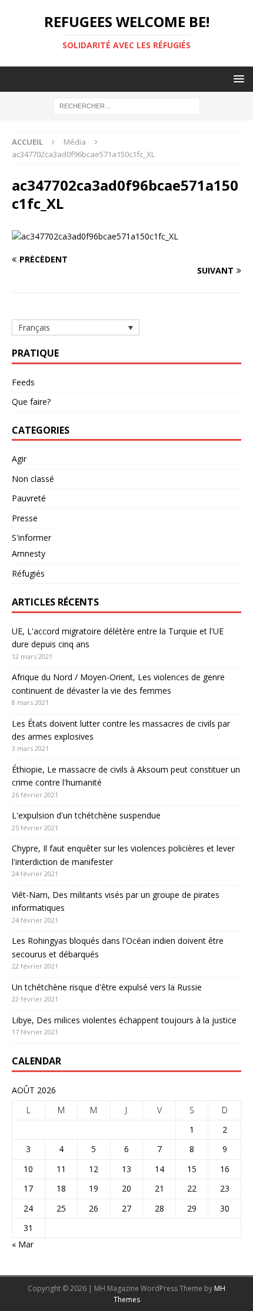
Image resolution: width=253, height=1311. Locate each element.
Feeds (23, 382)
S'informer (31, 537)
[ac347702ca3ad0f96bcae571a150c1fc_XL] (95, 236)
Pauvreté (29, 498)
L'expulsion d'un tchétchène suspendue (86, 815)
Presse (25, 518)
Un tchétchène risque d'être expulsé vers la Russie (107, 987)
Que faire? (31, 401)
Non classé (33, 478)
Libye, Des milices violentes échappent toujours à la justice (124, 1020)
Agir (19, 458)
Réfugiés (28, 573)
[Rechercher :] (126, 105)
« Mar (23, 1244)
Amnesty (28, 553)
